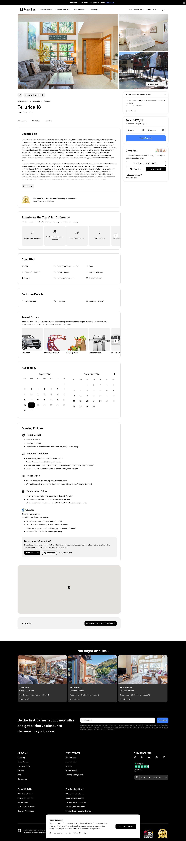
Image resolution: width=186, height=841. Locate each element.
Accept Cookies (126, 826)
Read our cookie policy (58, 833)
